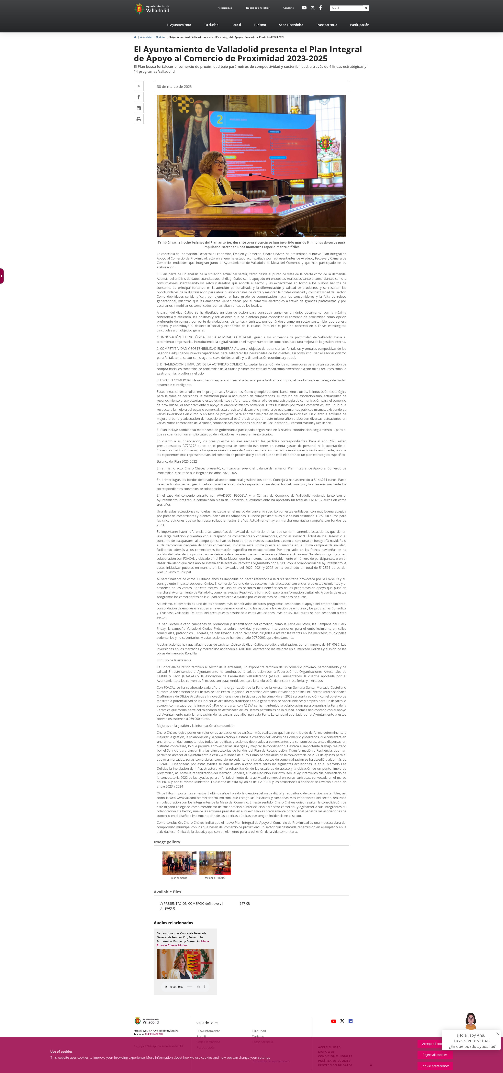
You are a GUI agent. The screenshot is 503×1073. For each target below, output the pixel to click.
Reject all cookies (435, 1055)
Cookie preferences (435, 1066)
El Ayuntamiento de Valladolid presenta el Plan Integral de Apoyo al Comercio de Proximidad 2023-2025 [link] (226, 37)
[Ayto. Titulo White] (158, 9)
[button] (366, 8)
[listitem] (179, 26)
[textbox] (346, 8)
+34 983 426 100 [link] (154, 1034)
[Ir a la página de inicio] (140, 9)
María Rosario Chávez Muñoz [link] (183, 943)
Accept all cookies (435, 1044)
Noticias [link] (160, 37)
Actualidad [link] (146, 37)
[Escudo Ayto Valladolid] (138, 1021)
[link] (225, 8)
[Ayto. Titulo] (150, 1021)
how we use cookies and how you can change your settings (226, 1057)
